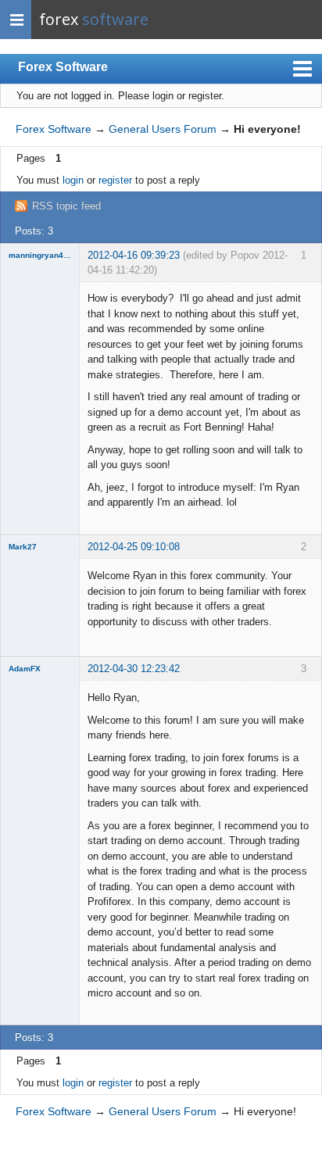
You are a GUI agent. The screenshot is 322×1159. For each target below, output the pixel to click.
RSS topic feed (66, 206)
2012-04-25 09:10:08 (134, 547)
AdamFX (25, 668)
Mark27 (23, 546)
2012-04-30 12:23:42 (134, 668)
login (73, 180)
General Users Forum (162, 129)
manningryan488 (40, 255)
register (115, 180)
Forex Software (63, 66)
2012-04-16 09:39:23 (134, 255)
